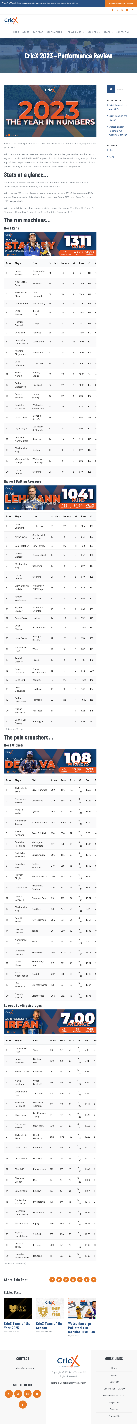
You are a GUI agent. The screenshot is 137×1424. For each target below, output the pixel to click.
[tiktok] (23, 1404)
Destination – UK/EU (114, 1388)
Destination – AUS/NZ (114, 1395)
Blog (111, 149)
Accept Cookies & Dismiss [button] (121, 3)
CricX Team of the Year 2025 (17, 1325)
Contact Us (114, 1415)
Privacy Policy (79, 1382)
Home (114, 1368)
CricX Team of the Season (49, 1325)
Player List (114, 1402)
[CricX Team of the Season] (50, 1309)
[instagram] (28, 1394)
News (111, 156)
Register (114, 1409)
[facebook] (9, 1394)
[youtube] (37, 1394)
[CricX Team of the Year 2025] (18, 1309)
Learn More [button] (72, 3)
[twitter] (18, 1394)
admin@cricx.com (25, 1368)
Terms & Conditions (61, 1382)
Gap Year (114, 1381)
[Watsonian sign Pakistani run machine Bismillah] (82, 1309)
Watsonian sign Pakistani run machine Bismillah (81, 1327)
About (114, 1374)
